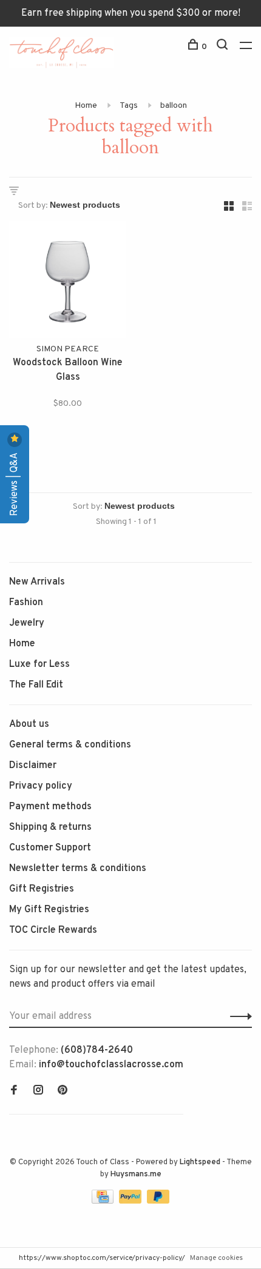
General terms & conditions (70, 745)
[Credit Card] (104, 1201)
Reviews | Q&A (14, 483)
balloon (173, 106)
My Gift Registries (49, 910)
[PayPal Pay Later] (158, 1201)
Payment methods (50, 807)
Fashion (26, 603)
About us (29, 724)
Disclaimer (32, 766)
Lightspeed (200, 1162)
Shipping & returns (50, 827)
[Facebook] (14, 1091)
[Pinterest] (62, 1091)
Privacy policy (40, 786)
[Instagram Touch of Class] (38, 1091)
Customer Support (50, 848)
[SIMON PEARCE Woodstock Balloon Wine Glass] (67, 282)
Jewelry (26, 623)
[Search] (224, 47)
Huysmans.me (135, 1174)
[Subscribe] (237, 1016)
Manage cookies (216, 1258)
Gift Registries (41, 889)
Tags (129, 106)
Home (86, 106)
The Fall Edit (36, 685)
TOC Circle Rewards (53, 930)
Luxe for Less (39, 664)
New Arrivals (37, 582)
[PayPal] (131, 1201)
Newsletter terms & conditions (77, 869)
